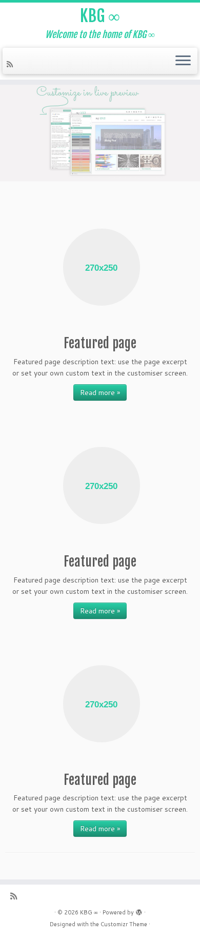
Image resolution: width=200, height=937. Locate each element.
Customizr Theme (124, 924)
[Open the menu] (183, 61)
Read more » (100, 392)
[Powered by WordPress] (139, 910)
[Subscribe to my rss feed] (11, 64)
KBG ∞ (100, 16)
